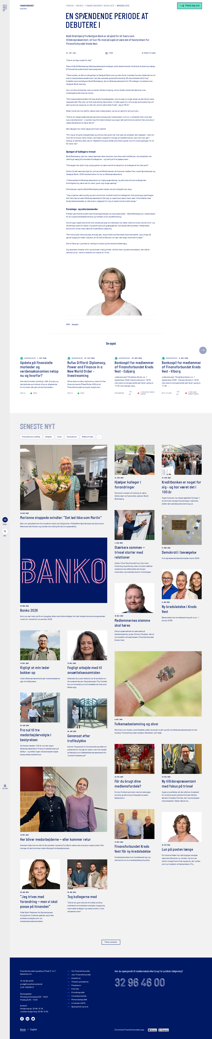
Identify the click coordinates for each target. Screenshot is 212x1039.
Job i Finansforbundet (81, 975)
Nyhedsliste (123, 6)
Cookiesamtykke (78, 996)
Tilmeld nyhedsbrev (80, 982)
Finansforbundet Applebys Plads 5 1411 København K (38, 972)
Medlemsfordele (87, 437)
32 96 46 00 (140, 982)
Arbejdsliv (75, 325)
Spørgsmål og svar (79, 1007)
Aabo (149, 53)
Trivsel (59, 437)
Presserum (76, 985)
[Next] (203, 350)
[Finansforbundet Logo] (5, 9)
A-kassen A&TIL (78, 1003)
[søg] (5, 533)
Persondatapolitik (79, 1000)
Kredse (79, 6)
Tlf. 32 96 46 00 (26, 981)
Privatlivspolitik (78, 993)
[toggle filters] (99, 437)
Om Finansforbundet (80, 971)
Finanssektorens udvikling (31, 437)
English (33, 1029)
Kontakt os (75, 978)
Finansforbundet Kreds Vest (100, 6)
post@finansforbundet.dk (31, 984)
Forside (70, 6)
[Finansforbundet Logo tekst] (27, 6)
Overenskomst (72, 437)
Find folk (75, 989)
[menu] (5, 521)
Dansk (23, 1029)
